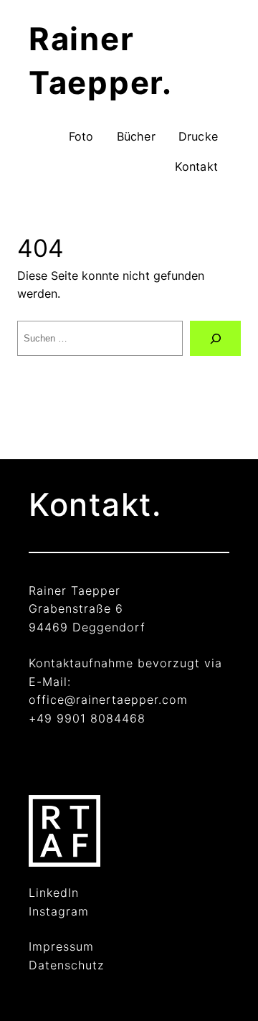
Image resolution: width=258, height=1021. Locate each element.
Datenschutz (67, 965)
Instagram (59, 911)
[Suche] (215, 338)
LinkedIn (54, 892)
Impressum (61, 946)
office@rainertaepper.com (108, 699)
